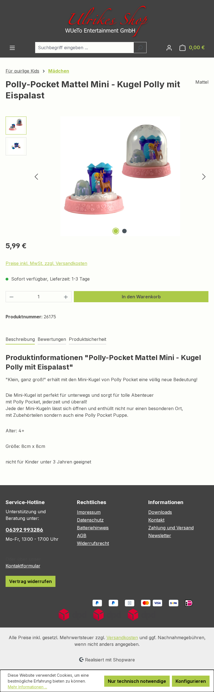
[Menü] (12, 47)
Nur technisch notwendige (137, 681)
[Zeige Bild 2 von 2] (124, 231)
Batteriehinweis (93, 527)
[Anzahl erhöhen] (66, 296)
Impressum (89, 512)
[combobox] (84, 47)
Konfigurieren (191, 681)
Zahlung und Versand (171, 527)
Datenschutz (90, 520)
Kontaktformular (23, 566)
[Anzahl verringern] (11, 296)
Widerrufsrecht (93, 543)
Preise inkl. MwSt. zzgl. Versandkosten (46, 263)
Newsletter (159, 535)
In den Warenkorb (141, 296)
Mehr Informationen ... (27, 686)
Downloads (160, 512)
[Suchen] (140, 47)
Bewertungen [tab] (52, 339)
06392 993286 (24, 530)
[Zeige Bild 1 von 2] (116, 231)
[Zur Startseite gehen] (107, 21)
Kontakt (156, 520)
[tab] (20, 339)
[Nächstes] (204, 176)
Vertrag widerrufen (30, 581)
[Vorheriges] (36, 176)
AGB (81, 535)
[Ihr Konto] (169, 47)
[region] (107, 176)
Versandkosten (122, 637)
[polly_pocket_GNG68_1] (120, 176)
